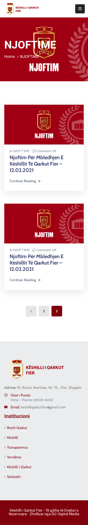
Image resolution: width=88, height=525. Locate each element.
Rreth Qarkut (17, 428)
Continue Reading (23, 181)
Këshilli (12, 437)
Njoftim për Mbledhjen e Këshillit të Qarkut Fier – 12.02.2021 (37, 163)
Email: (38, 407)
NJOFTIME (21, 151)
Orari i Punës (20, 395)
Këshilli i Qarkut (19, 467)
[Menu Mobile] (80, 8)
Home (9, 56)
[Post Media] (44, 124)
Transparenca (17, 447)
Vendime (14, 457)
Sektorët (14, 477)
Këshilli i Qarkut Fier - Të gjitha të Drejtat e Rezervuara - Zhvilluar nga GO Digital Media (44, 512)
